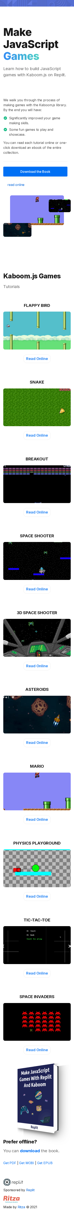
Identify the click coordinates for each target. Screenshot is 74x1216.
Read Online (37, 358)
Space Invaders (37, 996)
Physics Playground (36, 843)
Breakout (37, 459)
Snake (37, 382)
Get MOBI (26, 1163)
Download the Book (35, 172)
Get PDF (9, 1163)
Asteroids (37, 689)
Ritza (21, 1207)
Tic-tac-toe (37, 920)
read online (15, 185)
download (30, 1150)
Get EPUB (45, 1163)
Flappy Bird (37, 305)
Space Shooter (37, 535)
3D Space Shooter (37, 612)
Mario (37, 766)
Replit (30, 1190)
